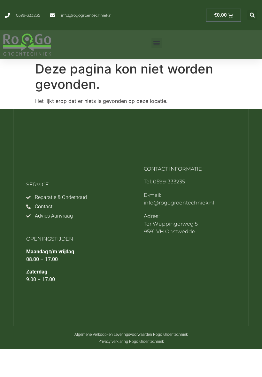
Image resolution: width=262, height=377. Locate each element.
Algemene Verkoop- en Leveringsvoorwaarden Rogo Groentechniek (131, 334)
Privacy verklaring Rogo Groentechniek (131, 341)
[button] (252, 15)
